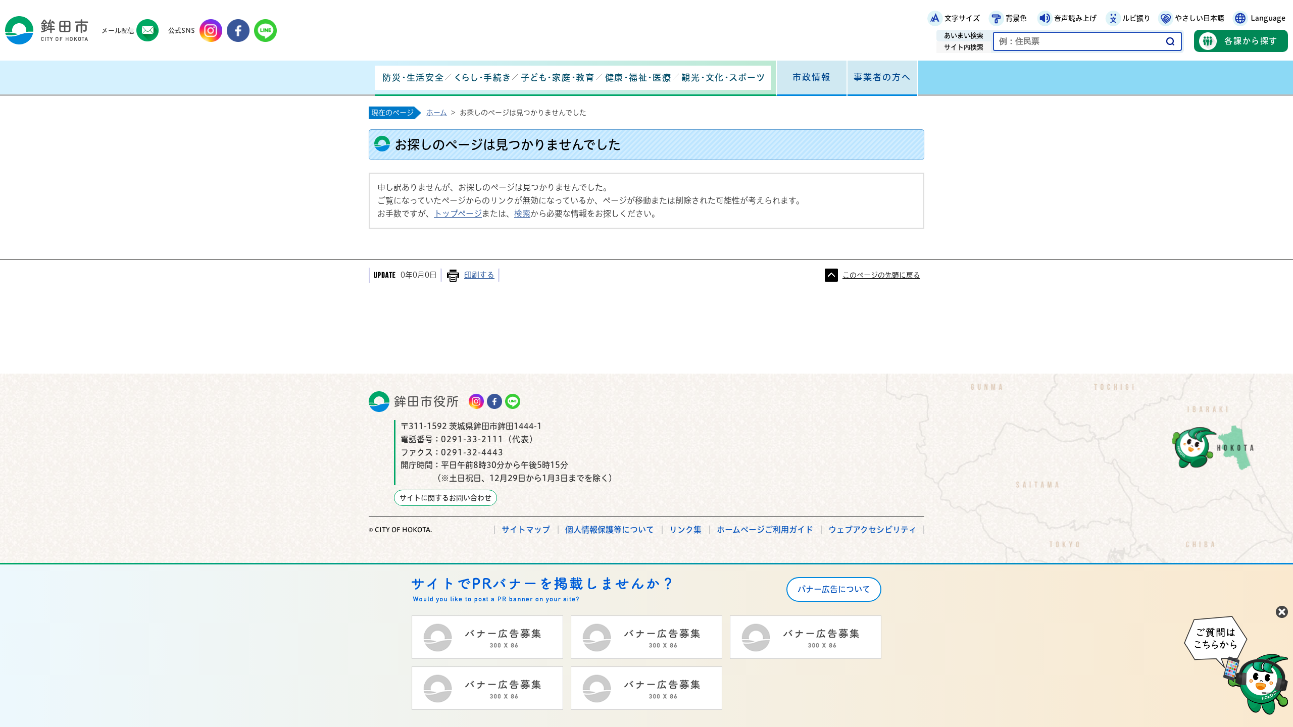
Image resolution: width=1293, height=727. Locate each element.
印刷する (479, 275)
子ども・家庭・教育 (557, 77)
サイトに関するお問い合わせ (445, 497)
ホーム (436, 112)
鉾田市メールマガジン (147, 30)
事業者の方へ (882, 77)
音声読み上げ (1075, 18)
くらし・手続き (482, 77)
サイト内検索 (963, 47)
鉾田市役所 (427, 401)
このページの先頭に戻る (881, 275)
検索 (522, 214)
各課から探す (1251, 41)
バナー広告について (834, 589)
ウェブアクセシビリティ (872, 530)
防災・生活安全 (413, 77)
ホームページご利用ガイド (765, 530)
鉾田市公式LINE (265, 30)
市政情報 (811, 77)
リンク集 (685, 530)
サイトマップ (526, 530)
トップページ (458, 214)
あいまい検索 (963, 35)
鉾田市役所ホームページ (46, 30)
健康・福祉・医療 (638, 77)
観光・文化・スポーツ (723, 77)
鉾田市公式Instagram (211, 30)
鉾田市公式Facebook (238, 30)
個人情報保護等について (609, 530)
